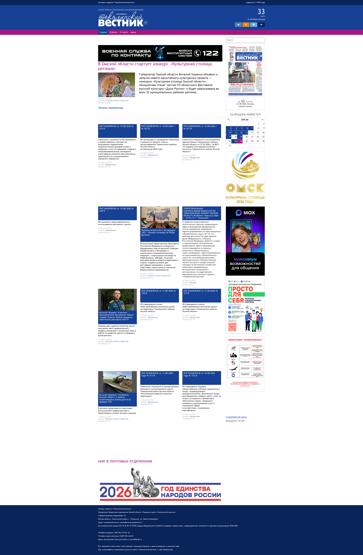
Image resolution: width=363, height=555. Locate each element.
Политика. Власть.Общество (116, 101)
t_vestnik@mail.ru (135, 539)
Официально (110, 165)
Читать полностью (110, 108)
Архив (133, 32)
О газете (124, 32)
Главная (103, 32)
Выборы (193, 283)
